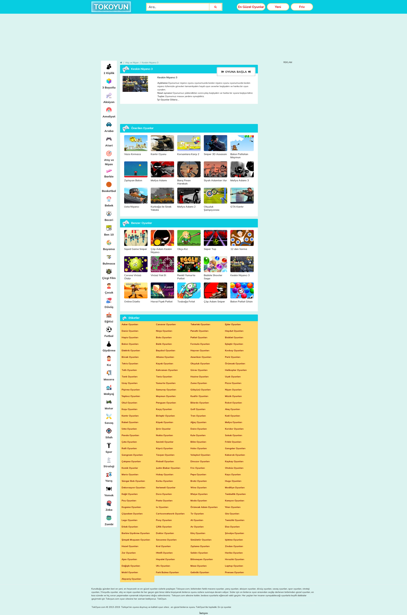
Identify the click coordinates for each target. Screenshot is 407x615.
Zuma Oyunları (198, 383)
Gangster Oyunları (235, 448)
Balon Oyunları (130, 344)
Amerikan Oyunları (200, 357)
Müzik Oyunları (233, 396)
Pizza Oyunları (233, 383)
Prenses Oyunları (234, 572)
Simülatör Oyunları (200, 539)
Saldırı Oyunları (199, 552)
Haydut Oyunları (234, 330)
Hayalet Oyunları (165, 559)
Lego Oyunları (129, 520)
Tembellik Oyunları (235, 494)
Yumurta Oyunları (166, 383)
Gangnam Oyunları (132, 454)
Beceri (109, 220)
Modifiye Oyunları (235, 487)
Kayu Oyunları (233, 474)
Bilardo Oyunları (199, 402)
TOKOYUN (111, 6)
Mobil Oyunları (130, 572)
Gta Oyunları (232, 513)
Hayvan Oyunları (199, 350)
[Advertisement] (203, 38)
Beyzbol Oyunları (165, 350)
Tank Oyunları (130, 376)
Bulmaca (109, 263)
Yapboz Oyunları (131, 396)
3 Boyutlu (109, 87)
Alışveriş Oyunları (131, 578)
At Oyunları (196, 520)
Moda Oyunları (198, 500)
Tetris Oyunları (130, 363)
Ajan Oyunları (129, 559)
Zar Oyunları (129, 552)
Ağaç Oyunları (198, 422)
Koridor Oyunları (234, 428)
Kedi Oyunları (232, 415)
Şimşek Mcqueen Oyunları (136, 539)
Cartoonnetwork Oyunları (170, 513)
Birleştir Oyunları (165, 415)
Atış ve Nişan (109, 162)
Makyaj (109, 394)
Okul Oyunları (129, 402)
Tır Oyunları (197, 513)
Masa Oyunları (198, 565)
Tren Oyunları (198, 415)
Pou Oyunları (129, 500)
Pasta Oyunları (164, 500)
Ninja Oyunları (164, 330)
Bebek (109, 205)
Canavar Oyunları (166, 324)
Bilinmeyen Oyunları (201, 559)
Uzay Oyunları (130, 383)
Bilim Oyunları (198, 441)
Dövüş (109, 307)
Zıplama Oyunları (200, 546)
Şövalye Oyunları (234, 533)
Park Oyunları (232, 357)
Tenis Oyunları (164, 376)
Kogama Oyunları (131, 507)
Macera (109, 379)
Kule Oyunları (198, 435)
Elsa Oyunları (232, 526)
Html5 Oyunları (164, 552)
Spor (109, 452)
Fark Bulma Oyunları (167, 572)
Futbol (108, 336)
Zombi (109, 524)
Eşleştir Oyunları (234, 344)
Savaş (109, 423)
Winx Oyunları (198, 487)
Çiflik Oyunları (164, 526)
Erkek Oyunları (130, 526)
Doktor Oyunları (165, 533)
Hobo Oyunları (198, 448)
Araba (109, 131)
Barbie (109, 176)
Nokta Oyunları (164, 435)
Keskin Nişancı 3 (150, 62)
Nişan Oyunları (233, 389)
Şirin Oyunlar (163, 428)
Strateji (108, 466)
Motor (109, 408)
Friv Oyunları (197, 468)
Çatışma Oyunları (131, 461)
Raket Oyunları (130, 422)
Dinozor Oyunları (200, 461)
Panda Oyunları (130, 435)
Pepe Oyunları (198, 474)
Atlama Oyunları (165, 357)
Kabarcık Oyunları (235, 454)
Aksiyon (108, 102)
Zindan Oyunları (234, 546)
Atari (109, 145)
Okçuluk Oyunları (200, 363)
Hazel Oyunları (130, 546)
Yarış (108, 481)
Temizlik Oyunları (234, 520)
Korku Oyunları (164, 481)
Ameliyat (109, 116)
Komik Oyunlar (130, 468)
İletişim (203, 613)
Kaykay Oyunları (234, 461)
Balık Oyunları (164, 344)
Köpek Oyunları (164, 422)
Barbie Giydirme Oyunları (136, 533)
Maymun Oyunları (166, 396)
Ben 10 (109, 234)
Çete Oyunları (129, 441)
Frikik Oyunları (233, 441)
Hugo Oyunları (233, 481)
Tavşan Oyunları (165, 454)
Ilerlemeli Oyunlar (166, 487)
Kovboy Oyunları (234, 350)
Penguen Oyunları (166, 402)
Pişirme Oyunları (131, 389)
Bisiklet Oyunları (234, 337)
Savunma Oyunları (166, 539)
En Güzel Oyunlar (251, 7)
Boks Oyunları (164, 337)
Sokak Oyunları (233, 435)
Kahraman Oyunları (167, 370)
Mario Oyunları (130, 474)
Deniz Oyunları (130, 330)
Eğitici (109, 321)
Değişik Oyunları (131, 565)
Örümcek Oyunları (235, 363)
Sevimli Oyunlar (164, 441)
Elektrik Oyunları (131, 350)
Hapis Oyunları (130, 337)
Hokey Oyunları (164, 474)
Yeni (278, 7)
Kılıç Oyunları (197, 533)
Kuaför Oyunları (199, 396)
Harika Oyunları (234, 552)
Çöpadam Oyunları (132, 513)
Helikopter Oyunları (236, 370)
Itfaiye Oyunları (199, 494)
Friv (302, 7)
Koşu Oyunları (129, 409)
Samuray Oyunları (166, 389)
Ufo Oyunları (163, 565)
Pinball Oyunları (165, 461)
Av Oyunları (197, 526)
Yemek (109, 495)
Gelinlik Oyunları (199, 572)
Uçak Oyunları (233, 376)
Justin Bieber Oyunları (168, 468)
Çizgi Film (109, 278)
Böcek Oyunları (130, 357)
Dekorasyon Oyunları (133, 487)
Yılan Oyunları (233, 507)
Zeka (109, 510)
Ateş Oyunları (232, 409)
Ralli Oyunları (129, 448)
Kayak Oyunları (164, 363)
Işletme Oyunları (234, 539)
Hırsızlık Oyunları (234, 559)
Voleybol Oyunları (200, 454)
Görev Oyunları (198, 370)
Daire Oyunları (198, 428)
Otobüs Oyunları (234, 468)
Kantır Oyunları (130, 415)
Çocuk (109, 292)
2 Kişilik (109, 73)
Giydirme (109, 350)
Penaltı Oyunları (199, 330)
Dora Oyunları (164, 494)
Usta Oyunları (129, 428)
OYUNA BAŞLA (236, 72)
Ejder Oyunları (233, 324)
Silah (109, 437)
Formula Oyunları (200, 344)
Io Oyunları (162, 507)
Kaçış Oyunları (164, 409)
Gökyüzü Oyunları (200, 389)
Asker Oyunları (130, 324)
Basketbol (109, 191)
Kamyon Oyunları (234, 500)
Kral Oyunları (163, 546)
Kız (109, 365)
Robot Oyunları (233, 402)
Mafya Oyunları (233, 422)
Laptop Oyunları (234, 565)
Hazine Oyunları (199, 376)
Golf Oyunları (197, 409)
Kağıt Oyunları (130, 494)
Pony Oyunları (164, 520)
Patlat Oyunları (198, 337)
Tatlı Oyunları (129, 370)
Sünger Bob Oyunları (133, 481)
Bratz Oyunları (198, 481)
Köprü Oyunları (164, 448)
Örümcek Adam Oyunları (204, 507)
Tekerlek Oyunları (200, 324)
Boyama (109, 249)
